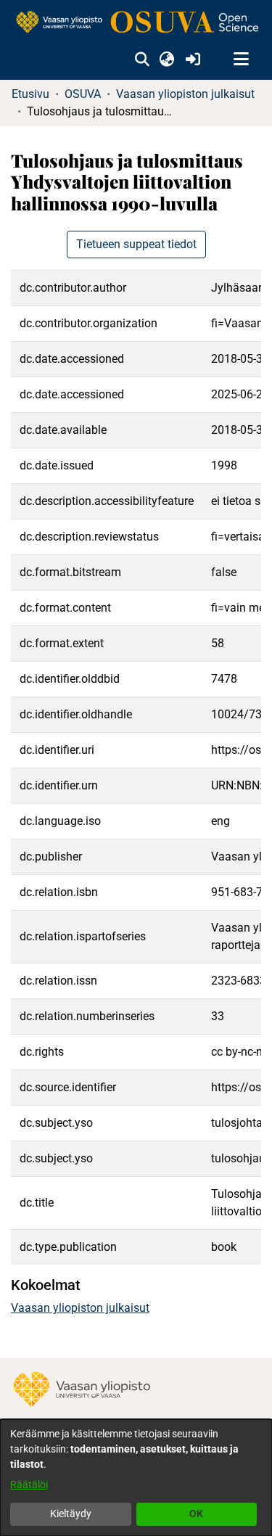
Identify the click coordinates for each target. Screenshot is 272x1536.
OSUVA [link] (83, 94)
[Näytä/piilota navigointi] (241, 59)
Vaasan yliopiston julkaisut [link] (185, 94)
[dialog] (136, 1477)
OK (196, 1513)
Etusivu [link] (30, 94)
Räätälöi (29, 1484)
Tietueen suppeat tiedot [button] (136, 244)
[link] (136, 23)
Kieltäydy (70, 1513)
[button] (142, 59)
